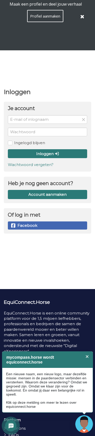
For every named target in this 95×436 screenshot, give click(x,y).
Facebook (27, 225)
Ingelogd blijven (29, 142)
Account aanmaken (47, 194)
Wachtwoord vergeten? (30, 164)
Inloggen (45, 153)
